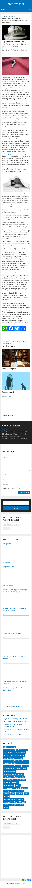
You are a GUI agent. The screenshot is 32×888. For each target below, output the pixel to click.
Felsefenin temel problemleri (13, 774)
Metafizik (24, 788)
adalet (8, 341)
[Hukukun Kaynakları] (16, 358)
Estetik (20, 758)
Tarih (12, 794)
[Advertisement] (16, 857)
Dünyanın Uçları (20, 752)
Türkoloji (22, 802)
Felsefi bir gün (8, 780)
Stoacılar (6, 794)
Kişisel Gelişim (8, 788)
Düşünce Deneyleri (10, 755)
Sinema (13, 791)
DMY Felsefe (16, 4)
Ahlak (5, 747)
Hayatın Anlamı (9, 785)
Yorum (6, 805)
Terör (26, 794)
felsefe (13, 341)
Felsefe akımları (9, 769)
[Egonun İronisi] (16, 381)
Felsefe (25, 766)
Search (16, 508)
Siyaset (20, 791)
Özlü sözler (19, 805)
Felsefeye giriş (19, 777)
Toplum (6, 796)
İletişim (6, 807)
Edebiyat (21, 755)
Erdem (13, 758)
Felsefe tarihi (8, 777)
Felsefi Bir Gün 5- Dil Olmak (13, 734)
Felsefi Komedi (20, 780)
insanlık (19, 341)
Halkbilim (15, 782)
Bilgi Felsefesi (8, 752)
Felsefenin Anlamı (9, 771)
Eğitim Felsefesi (15, 766)
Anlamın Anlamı (22, 750)
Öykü (11, 805)
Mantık (17, 788)
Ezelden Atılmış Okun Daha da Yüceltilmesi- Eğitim (13, 762)
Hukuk (18, 785)
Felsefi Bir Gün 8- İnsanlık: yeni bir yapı (16, 721)
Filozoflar (7, 782)
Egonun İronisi (8, 392)
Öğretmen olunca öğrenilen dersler (15, 719)
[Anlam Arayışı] (16, 405)
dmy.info (6, 50)
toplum (8, 343)
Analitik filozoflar (9, 750)
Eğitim (6, 766)
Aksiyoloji (12, 747)
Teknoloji (19, 794)
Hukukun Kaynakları (10, 368)
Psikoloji (15, 50)
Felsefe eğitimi (21, 769)
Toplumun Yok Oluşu (10, 802)
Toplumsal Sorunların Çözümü (13, 799)
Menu (3, 9)
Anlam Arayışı (8, 415)
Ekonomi (6, 758)
